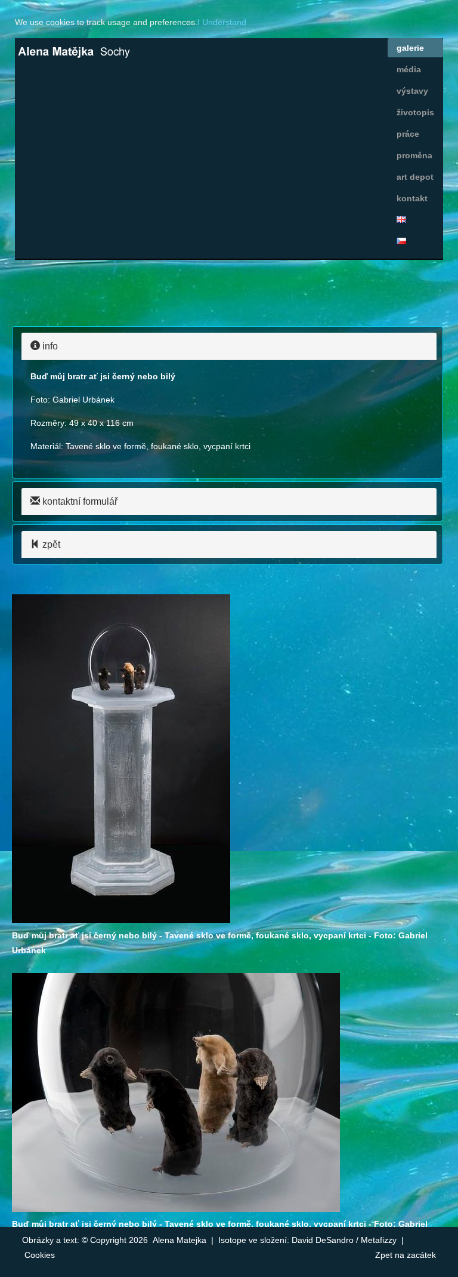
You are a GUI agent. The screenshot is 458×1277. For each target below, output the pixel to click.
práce (408, 134)
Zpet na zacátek (405, 1255)
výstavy (412, 91)
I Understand (221, 22)
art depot (415, 177)
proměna (414, 155)
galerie (410, 48)
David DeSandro (323, 1240)
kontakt (412, 198)
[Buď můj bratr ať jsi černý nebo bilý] (121, 920)
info (49, 346)
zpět (50, 544)
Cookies (39, 1255)
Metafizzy (379, 1240)
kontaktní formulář (78, 501)
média (409, 69)
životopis (415, 112)
